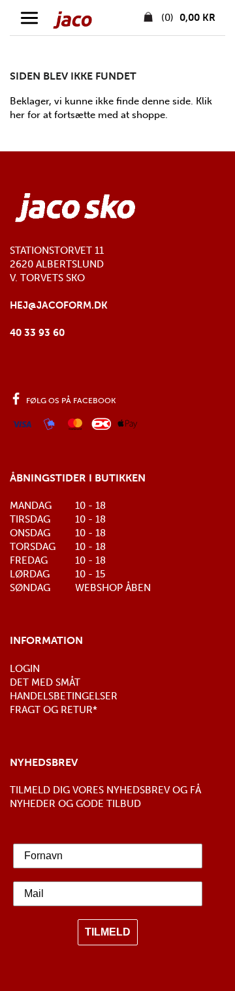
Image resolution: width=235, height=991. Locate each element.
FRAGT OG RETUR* (53, 710)
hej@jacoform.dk (59, 305)
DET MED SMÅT (45, 682)
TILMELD (108, 932)
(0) (187, 17)
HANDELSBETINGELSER (64, 696)
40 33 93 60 (37, 333)
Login (25, 669)
